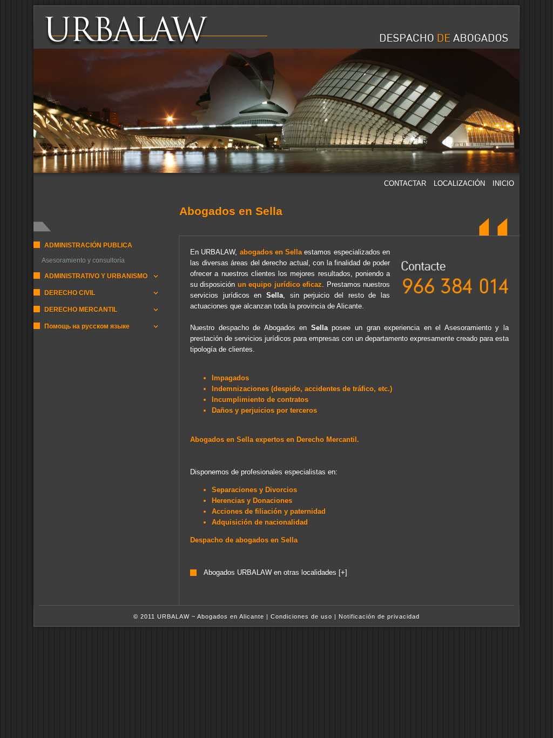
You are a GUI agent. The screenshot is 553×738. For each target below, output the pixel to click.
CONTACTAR (406, 183)
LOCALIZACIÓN (460, 183)
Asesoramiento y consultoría (83, 260)
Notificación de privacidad (379, 616)
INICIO (503, 183)
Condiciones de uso (301, 616)
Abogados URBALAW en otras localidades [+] (275, 572)
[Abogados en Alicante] (147, 42)
